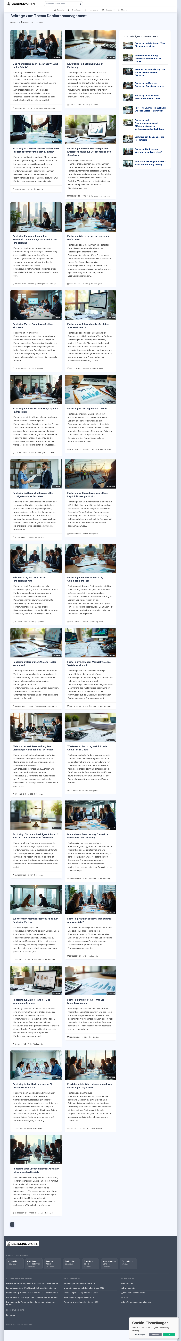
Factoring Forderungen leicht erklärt (87, 408)
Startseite (14, 22)
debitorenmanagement (34, 22)
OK (169, 1335)
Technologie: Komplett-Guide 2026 (79, 1283)
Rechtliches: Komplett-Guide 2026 (79, 1297)
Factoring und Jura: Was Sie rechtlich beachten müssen (31, 1288)
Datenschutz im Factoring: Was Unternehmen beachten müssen (31, 1303)
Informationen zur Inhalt (134, 1293)
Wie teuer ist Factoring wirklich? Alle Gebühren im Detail (148, 58)
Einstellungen (140, 1335)
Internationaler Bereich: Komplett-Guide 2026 (84, 1288)
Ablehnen (155, 1335)
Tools (125, 1297)
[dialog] (154, 1328)
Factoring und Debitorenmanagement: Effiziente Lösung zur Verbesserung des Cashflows (89, 151)
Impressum (128, 1283)
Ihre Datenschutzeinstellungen (137, 1302)
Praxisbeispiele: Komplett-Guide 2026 (81, 1293)
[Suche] (80, 3)
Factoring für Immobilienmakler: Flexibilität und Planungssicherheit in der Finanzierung (35, 239)
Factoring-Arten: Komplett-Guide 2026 (81, 1302)
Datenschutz (129, 1288)
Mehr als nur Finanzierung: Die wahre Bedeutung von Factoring (150, 72)
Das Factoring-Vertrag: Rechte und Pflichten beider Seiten (32, 1283)
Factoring (10, 1315)
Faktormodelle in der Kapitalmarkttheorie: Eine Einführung (32, 1297)
